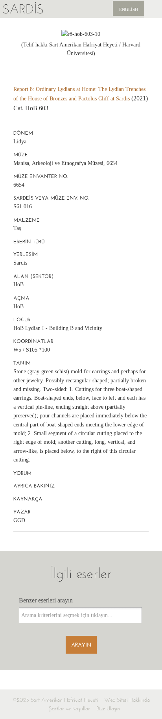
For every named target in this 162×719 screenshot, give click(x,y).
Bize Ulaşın (108, 708)
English (128, 9)
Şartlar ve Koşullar (69, 708)
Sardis (23, 9)
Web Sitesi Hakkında (127, 700)
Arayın (81, 644)
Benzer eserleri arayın (46, 600)
